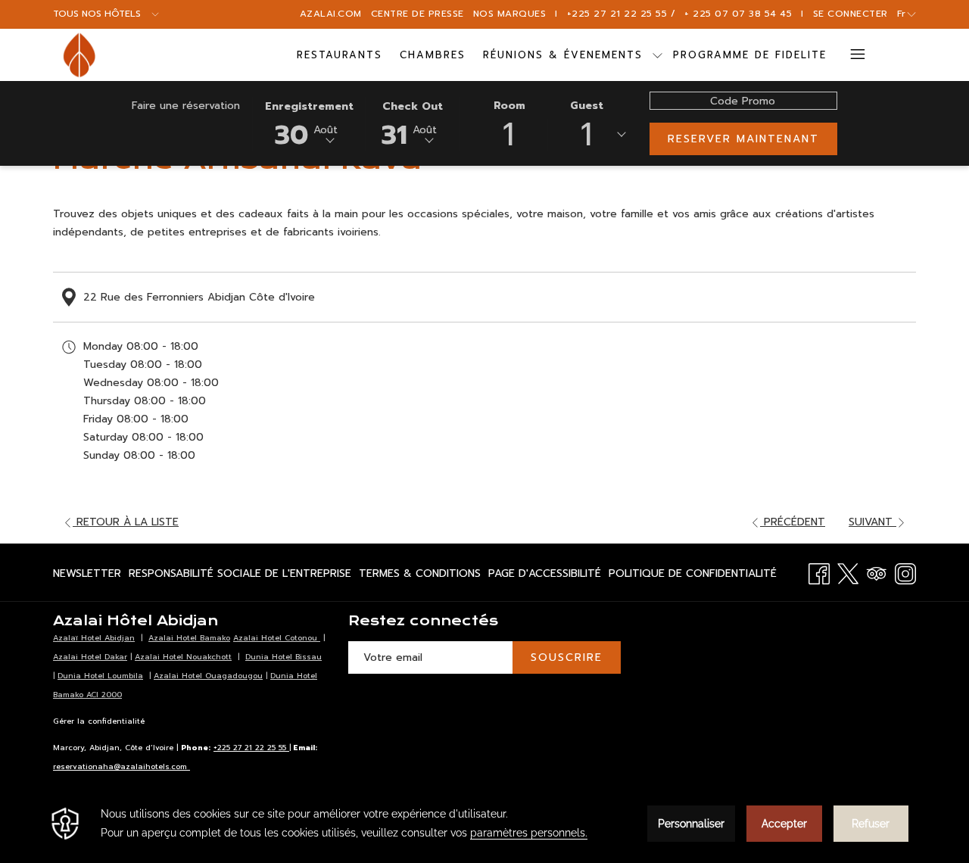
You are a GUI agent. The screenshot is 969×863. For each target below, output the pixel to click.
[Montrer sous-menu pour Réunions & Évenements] (657, 55)
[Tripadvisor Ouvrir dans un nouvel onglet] (876, 572)
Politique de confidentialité (693, 576)
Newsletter (87, 576)
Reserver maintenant (743, 139)
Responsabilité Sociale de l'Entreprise (240, 576)
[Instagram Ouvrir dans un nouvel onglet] (905, 572)
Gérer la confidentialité (99, 721)
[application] (484, 823)
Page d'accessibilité (544, 576)
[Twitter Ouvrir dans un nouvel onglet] (847, 572)
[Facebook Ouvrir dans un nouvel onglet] (819, 572)
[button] (309, 122)
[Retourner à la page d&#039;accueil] (79, 55)
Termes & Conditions (420, 576)
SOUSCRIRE (567, 657)
